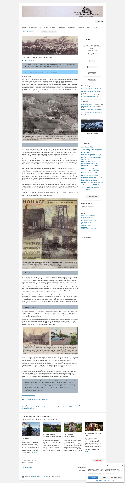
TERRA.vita (84, 227)
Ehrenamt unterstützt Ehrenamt (88, 106)
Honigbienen (85, 165)
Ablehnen (104, 477)
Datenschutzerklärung (104, 480)
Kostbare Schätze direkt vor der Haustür (90, 91)
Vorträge (96, 185)
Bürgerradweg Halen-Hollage (88, 215)
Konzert (96, 168)
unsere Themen (61, 27)
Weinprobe (83, 189)
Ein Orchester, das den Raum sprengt (90, 96)
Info (96, 165)
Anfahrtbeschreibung (27, 467)
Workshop (88, 189)
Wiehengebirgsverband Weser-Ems (89, 228)
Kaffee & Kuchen (87, 168)
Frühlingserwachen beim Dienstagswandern (91, 99)
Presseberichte (36, 399)
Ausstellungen (86, 150)
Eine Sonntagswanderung (87, 94)
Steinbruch (86, 185)
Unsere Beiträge (33, 27)
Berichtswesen (31, 31)
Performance (96, 175)
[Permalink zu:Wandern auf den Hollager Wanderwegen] (52, 427)
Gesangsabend (92, 157)
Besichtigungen (87, 152)
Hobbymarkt (93, 163)
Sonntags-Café (94, 182)
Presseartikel (98, 177)
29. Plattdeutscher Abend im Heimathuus (91, 112)
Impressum (112, 480)
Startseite (24, 27)
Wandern (89, 187)
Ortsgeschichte (30, 399)
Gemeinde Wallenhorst (86, 217)
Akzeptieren (93, 477)
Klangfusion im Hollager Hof (87, 104)
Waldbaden (83, 187)
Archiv (38, 31)
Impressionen (92, 165)
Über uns (52, 27)
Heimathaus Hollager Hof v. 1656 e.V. (39, 476)
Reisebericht (85, 182)
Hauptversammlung (88, 161)
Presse (88, 27)
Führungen (85, 157)
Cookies (98, 480)
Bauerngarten (97, 150)
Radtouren (95, 180)
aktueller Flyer (71, 27)
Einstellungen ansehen (116, 477)
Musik (96, 173)
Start (24, 31)
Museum (92, 172)
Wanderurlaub (97, 187)
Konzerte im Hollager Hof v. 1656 (93, 435)
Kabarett (100, 165)
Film (101, 155)
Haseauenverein (85, 219)
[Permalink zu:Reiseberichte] (31, 429)
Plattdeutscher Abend (88, 178)
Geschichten (98, 157)
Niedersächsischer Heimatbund (88, 223)
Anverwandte (81, 27)
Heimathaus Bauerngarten (69, 435)
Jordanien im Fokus (86, 103)
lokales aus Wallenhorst (86, 222)
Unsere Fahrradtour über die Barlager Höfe (91, 88)
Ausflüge (90, 147)
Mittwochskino (85, 173)
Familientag (97, 155)
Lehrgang (83, 170)
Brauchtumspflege (88, 155)
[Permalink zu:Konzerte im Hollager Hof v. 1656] (94, 426)
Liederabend (95, 170)
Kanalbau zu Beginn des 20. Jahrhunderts (91, 109)
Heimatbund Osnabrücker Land (88, 220)
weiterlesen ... (34, 452)
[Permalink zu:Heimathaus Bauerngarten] (73, 427)
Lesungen (88, 170)
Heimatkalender (85, 163)
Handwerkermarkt (85, 159)
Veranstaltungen (44, 27)
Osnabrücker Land (85, 225)
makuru (32, 60)
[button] (122, 465)
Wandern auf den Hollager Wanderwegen (52, 435)
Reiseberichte (27, 438)
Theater (91, 184)
